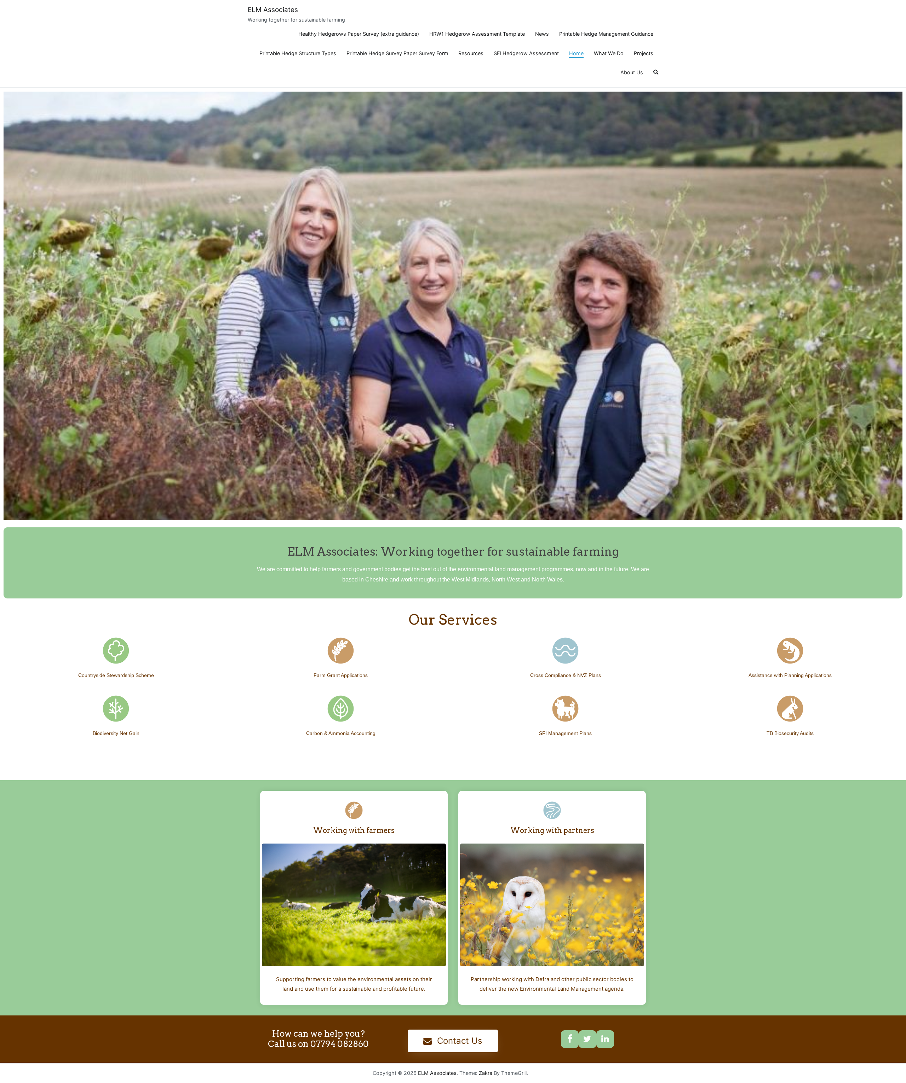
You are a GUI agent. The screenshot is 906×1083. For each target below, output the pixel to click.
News (542, 34)
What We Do (609, 53)
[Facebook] (570, 1039)
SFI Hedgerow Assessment (526, 53)
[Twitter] (587, 1039)
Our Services (453, 619)
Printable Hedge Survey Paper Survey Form (397, 53)
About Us (631, 72)
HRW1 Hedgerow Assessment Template (477, 34)
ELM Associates (273, 10)
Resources (470, 53)
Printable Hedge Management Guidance (606, 34)
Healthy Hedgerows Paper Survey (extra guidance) (358, 34)
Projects (643, 53)
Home (576, 53)
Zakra (485, 1073)
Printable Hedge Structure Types (297, 53)
